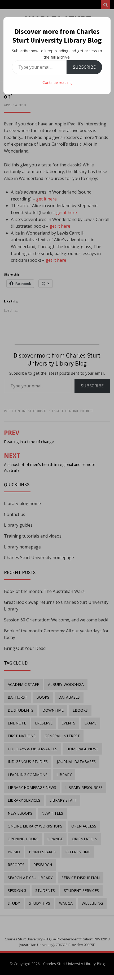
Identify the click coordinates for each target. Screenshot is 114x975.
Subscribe (84, 67)
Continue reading (57, 82)
